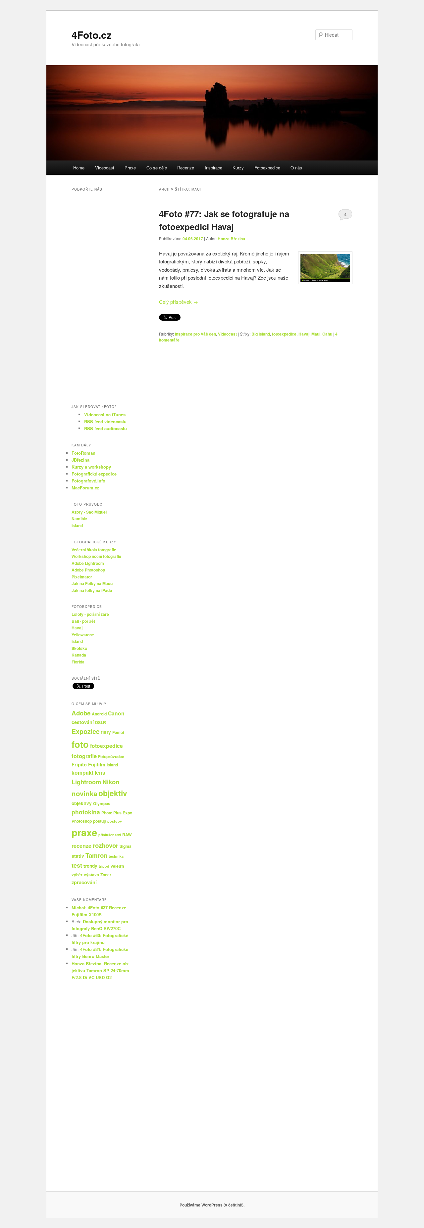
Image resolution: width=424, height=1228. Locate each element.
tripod (104, 866)
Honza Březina (231, 239)
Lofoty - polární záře (90, 614)
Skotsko (79, 648)
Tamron (96, 855)
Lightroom (86, 782)
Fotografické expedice (94, 474)
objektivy (82, 803)
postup (99, 821)
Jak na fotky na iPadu (92, 590)
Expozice (86, 731)
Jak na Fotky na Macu (92, 583)
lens (100, 772)
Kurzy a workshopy (91, 467)
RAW (127, 835)
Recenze (185, 167)
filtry (106, 732)
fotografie (84, 756)
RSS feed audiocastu (105, 428)
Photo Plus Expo (116, 813)
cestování (83, 722)
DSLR (100, 722)
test (77, 865)
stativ (78, 856)
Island (77, 525)
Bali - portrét (83, 621)
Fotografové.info (88, 481)
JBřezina (80, 460)
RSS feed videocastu (105, 421)
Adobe (81, 712)
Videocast (104, 167)
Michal (78, 907)
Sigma (126, 846)
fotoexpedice (284, 334)
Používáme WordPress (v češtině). (212, 1205)
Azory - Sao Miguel (89, 512)
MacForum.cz (85, 487)
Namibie (79, 519)
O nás (296, 167)
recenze (81, 845)
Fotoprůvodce (111, 756)
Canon (116, 713)
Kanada (79, 655)
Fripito (79, 764)
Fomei (118, 732)
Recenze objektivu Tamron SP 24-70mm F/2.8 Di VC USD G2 (100, 970)
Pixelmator (82, 577)
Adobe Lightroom (88, 563)
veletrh (117, 866)
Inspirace (213, 167)
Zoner (105, 875)
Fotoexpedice (267, 167)
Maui (315, 334)
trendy (90, 866)
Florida (78, 662)
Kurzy (238, 167)
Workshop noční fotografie (96, 556)
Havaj (303, 334)
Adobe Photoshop (88, 570)
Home (78, 167)
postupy (114, 821)
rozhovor (105, 845)
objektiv (112, 793)
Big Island (260, 334)
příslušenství (109, 834)
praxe (84, 832)
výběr (77, 875)
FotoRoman (83, 453)
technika (116, 856)
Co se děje (156, 167)
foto (80, 744)
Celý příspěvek (178, 301)
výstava (91, 875)
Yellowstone (83, 635)
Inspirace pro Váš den (195, 334)
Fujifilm (96, 764)
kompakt (82, 772)
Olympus (101, 803)
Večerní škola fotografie (94, 550)
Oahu (327, 334)
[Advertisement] (103, 1088)
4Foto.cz (92, 34)
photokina (86, 812)
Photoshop (82, 821)
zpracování (84, 882)
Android (99, 714)
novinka (84, 793)
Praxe (130, 167)
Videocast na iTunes (105, 414)
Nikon (110, 781)
